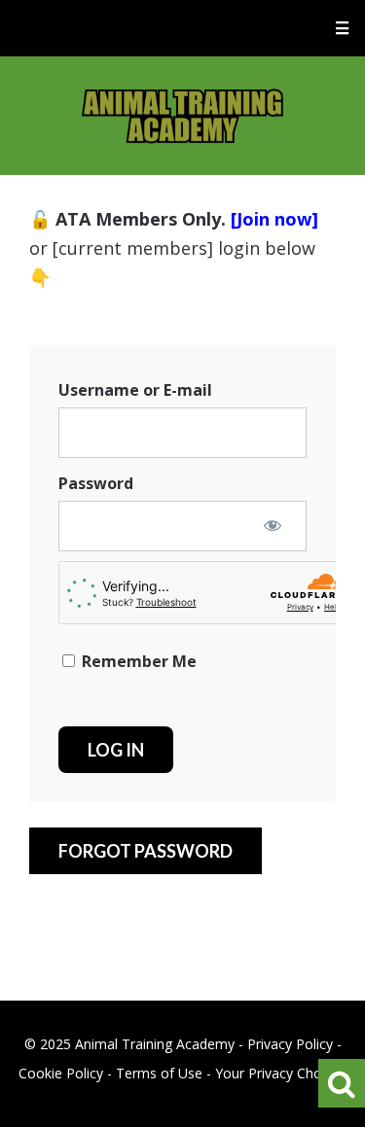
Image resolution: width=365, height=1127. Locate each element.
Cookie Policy (60, 1073)
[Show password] (272, 525)
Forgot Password (145, 851)
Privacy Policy (290, 1044)
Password (95, 483)
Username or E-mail (135, 390)
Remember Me (137, 661)
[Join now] (274, 218)
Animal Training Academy (182, 116)
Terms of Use (159, 1073)
